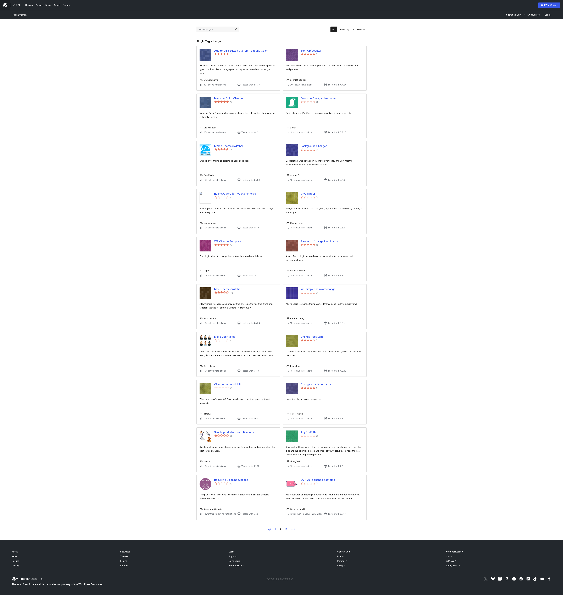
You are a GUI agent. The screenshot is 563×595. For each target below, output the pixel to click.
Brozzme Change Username (318, 98)
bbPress (451, 561)
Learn (231, 551)
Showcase (125, 551)
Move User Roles (224, 336)
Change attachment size (316, 384)
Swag (341, 565)
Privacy (15, 565)
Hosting (15, 561)
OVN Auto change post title (318, 479)
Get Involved (343, 551)
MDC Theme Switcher (227, 289)
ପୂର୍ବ (269, 529)
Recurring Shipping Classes (231, 479)
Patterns (124, 565)
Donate (342, 561)
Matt (449, 556)
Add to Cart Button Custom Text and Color (241, 50)
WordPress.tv (236, 565)
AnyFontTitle (308, 432)
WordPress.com (454, 551)
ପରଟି (292, 529)
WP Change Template (227, 241)
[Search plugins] (236, 29)
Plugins (123, 561)
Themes (124, 556)
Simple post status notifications (234, 432)
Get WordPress (549, 5)
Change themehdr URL (228, 384)
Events (340, 556)
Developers (234, 561)
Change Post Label (312, 336)
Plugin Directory (19, 14)
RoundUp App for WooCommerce (235, 193)
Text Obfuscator (311, 50)
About (15, 551)
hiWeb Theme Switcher (228, 146)
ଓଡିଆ (42, 579)
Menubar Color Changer (229, 98)
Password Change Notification (320, 241)
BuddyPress (453, 565)
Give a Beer (308, 193)
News (14, 556)
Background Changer (314, 146)
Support (233, 556)
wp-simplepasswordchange (318, 289)
